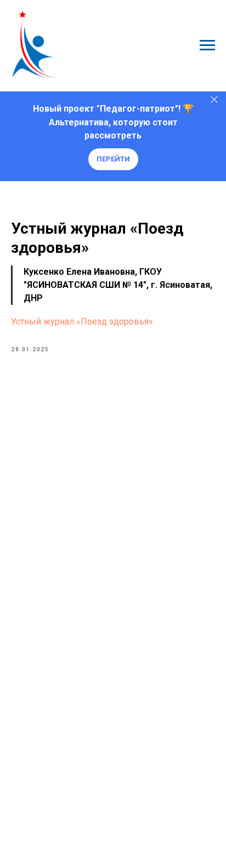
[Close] (214, 99)
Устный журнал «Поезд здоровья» (82, 321)
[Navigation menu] (207, 45)
